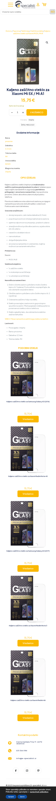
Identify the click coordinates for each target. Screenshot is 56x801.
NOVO (7, 164)
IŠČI (53, 11)
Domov (9, 31)
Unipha (31, 120)
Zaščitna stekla (36, 31)
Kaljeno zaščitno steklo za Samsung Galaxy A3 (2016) (28, 401)
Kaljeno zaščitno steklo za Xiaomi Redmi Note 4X (28, 476)
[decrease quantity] (12, 112)
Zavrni (22, 797)
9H (6, 156)
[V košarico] (48, 354)
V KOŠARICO (36, 112)
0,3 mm (8, 149)
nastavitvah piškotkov (39, 792)
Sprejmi (11, 797)
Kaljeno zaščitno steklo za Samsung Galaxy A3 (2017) (28, 551)
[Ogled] (48, 358)
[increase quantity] (23, 112)
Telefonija (25, 31)
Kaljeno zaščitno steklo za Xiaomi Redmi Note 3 (28, 626)
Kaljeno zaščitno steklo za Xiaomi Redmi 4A (28, 700)
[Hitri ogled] (48, 361)
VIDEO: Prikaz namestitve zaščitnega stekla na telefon (26, 319)
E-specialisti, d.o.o (38, 785)
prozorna (8, 141)
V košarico (28, 419)
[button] (47, 42)
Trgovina (16, 31)
